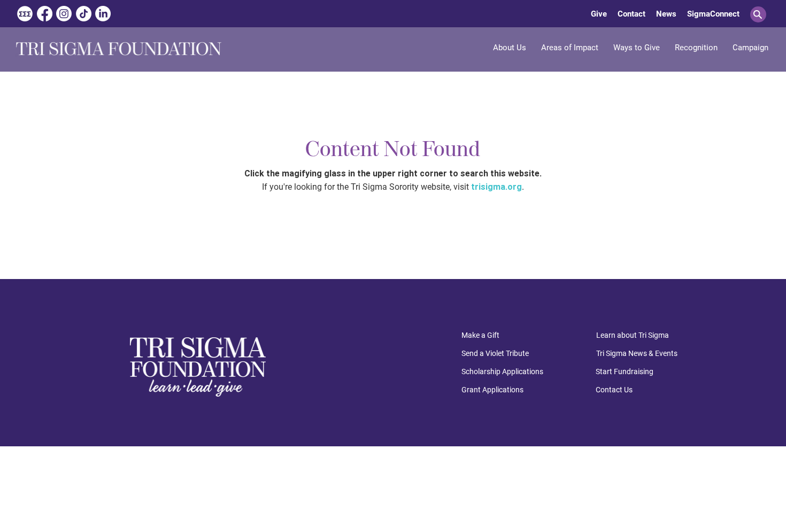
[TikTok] (83, 13)
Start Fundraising (624, 371)
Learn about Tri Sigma (632, 335)
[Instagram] (64, 13)
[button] (570, 48)
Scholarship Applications (502, 371)
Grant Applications (492, 389)
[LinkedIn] (103, 13)
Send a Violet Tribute (495, 353)
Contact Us (614, 389)
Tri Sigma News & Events (636, 353)
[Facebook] (44, 13)
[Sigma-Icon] (25, 13)
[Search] (758, 14)
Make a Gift (480, 335)
